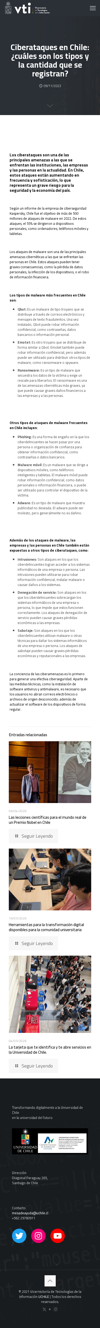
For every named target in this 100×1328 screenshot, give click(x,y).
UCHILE (43, 1296)
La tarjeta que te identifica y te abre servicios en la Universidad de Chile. (50, 1049)
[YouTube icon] (50, 1309)
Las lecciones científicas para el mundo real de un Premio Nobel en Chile (47, 819)
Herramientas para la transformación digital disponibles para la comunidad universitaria (46, 927)
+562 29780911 (23, 1218)
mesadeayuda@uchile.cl (30, 1213)
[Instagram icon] (56, 1309)
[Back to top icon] (50, 1280)
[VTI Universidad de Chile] (27, 8)
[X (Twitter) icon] (44, 1309)
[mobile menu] (92, 8)
